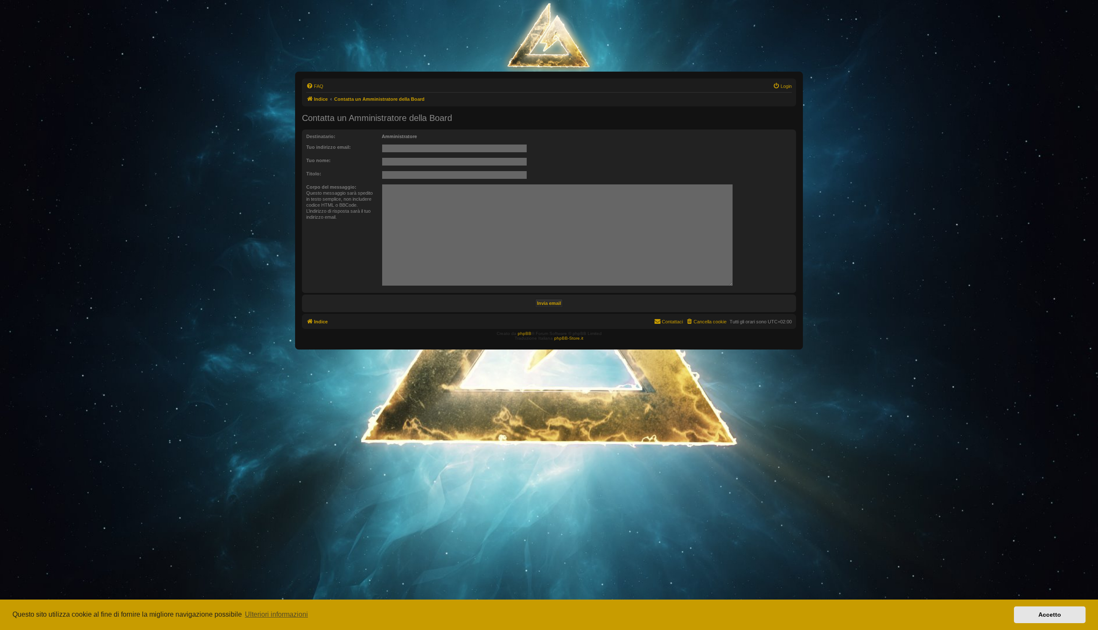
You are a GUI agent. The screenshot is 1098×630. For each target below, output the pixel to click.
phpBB (524, 333)
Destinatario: (320, 136)
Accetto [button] (1049, 614)
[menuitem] (314, 86)
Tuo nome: (318, 160)
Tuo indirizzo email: (328, 147)
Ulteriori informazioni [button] (276, 614)
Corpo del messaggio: (331, 187)
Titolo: (313, 173)
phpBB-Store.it (568, 338)
